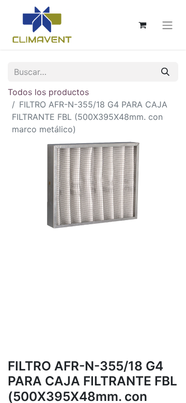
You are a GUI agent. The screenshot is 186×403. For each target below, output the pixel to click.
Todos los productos (48, 92)
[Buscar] (165, 72)
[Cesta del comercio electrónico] (142, 24)
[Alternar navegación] (167, 24)
